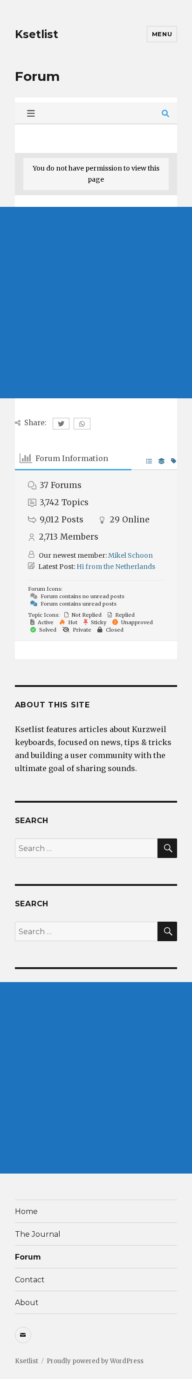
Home (26, 1211)
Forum (28, 1257)
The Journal (38, 1234)
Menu (162, 34)
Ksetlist (36, 34)
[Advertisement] (96, 302)
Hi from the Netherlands (115, 566)
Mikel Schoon (130, 555)
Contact (30, 1279)
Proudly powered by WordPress (95, 1361)
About (27, 1302)
